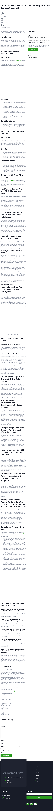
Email (2, 743)
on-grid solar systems (11, 180)
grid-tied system (19, 60)
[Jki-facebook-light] (27, 804)
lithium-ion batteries (10, 441)
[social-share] (19, 690)
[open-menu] (51, 3)
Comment (3, 726)
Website (2, 746)
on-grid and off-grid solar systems (20, 669)
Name (2, 740)
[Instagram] (31, 804)
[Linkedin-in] (35, 804)
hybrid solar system (21, 533)
